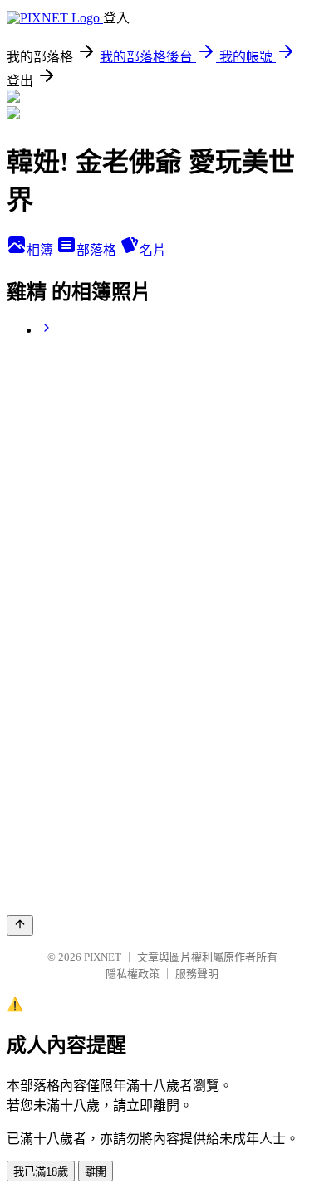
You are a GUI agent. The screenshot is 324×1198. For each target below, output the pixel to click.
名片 (153, 250)
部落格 (98, 250)
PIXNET (102, 957)
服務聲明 (196, 973)
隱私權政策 (133, 973)
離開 (95, 1172)
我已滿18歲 (40, 1172)
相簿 (41, 250)
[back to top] (20, 925)
